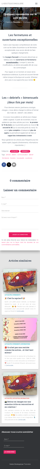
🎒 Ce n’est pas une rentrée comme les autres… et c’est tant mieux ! (19, 350)
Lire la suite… (21, 311)
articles (8, 155)
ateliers (14, 155)
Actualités (14, 151)
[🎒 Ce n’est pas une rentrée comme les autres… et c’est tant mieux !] (20, 329)
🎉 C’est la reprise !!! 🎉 (15, 298)
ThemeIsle (27, 464)
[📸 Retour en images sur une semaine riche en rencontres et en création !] (20, 383)
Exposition (16, 398)
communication (22, 155)
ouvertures (28, 158)
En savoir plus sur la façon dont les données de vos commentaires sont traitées (20, 242)
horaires (13, 158)
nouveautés (20, 158)
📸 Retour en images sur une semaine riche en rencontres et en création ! (19, 404)
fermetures (5, 158)
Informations (25, 344)
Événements (25, 151)
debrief (31, 155)
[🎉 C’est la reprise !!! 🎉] (20, 280)
